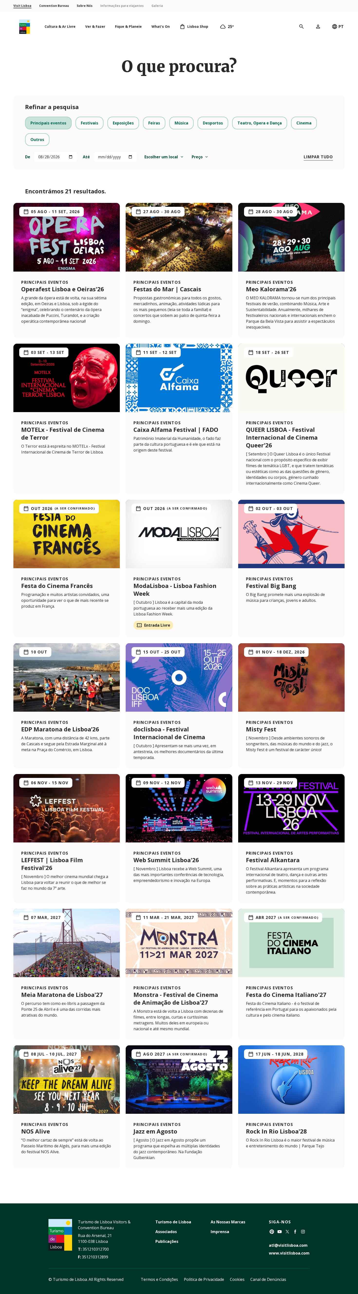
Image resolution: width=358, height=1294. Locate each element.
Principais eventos (48, 123)
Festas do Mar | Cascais (167, 289)
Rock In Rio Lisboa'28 (276, 1131)
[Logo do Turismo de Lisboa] (24, 26)
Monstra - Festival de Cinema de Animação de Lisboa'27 (175, 998)
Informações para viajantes (122, 6)
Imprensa (220, 1231)
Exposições (123, 123)
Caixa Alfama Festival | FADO (175, 429)
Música (181, 123)
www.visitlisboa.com (289, 1253)
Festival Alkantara (273, 860)
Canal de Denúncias (268, 1279)
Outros (37, 139)
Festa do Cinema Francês (57, 586)
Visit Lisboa (22, 6)
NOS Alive (35, 1131)
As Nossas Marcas (228, 1222)
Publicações (166, 1241)
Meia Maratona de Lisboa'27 (62, 995)
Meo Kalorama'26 (271, 289)
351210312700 (96, 1249)
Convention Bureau (54, 6)
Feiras (154, 123)
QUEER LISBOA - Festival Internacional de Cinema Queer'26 (282, 437)
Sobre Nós (85, 6)
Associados (166, 1231)
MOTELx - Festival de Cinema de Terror (62, 433)
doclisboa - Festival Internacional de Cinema (169, 733)
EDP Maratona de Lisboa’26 (60, 729)
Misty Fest (261, 729)
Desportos (213, 123)
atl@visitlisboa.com (288, 1245)
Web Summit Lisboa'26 (166, 860)
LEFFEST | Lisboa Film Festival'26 (52, 864)
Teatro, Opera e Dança (259, 123)
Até (86, 157)
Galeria (157, 6)
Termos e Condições (159, 1279)
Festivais (89, 123)
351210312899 (95, 1257)
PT (341, 26)
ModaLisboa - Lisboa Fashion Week (175, 589)
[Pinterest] (272, 1232)
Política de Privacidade (204, 1279)
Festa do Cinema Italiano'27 (286, 995)
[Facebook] (295, 1232)
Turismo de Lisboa (173, 1222)
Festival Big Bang (271, 586)
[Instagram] (303, 1232)
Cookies (237, 1279)
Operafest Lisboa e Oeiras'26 (62, 289)
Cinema (303, 123)
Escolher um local (161, 157)
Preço (197, 157)
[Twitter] (287, 1232)
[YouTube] (280, 1232)
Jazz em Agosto (155, 1131)
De (27, 157)
